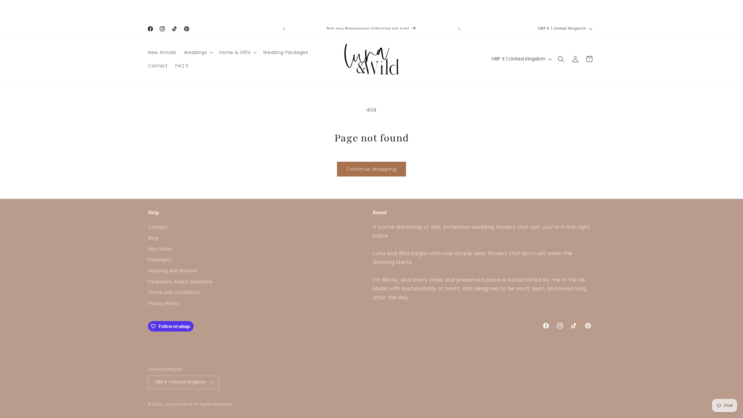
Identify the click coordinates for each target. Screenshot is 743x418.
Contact (158, 227)
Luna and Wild (178, 404)
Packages (159, 260)
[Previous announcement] (283, 29)
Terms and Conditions (173, 292)
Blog (153, 238)
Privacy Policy (164, 303)
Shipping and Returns (172, 271)
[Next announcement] (459, 29)
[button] (198, 52)
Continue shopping (372, 169)
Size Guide (160, 249)
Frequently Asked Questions (180, 282)
